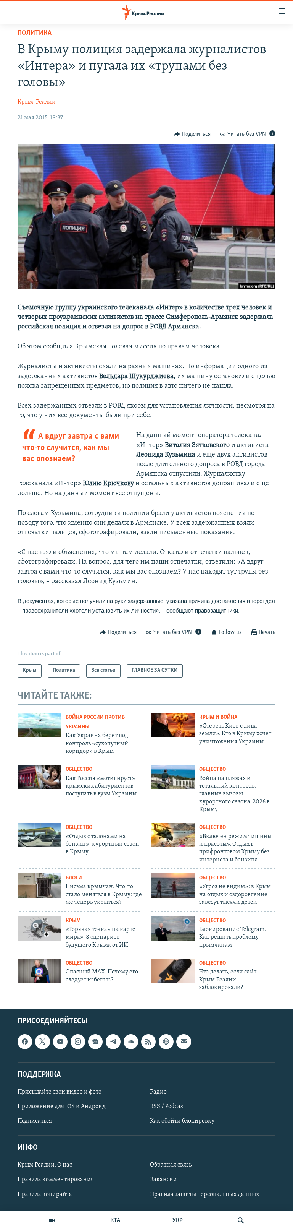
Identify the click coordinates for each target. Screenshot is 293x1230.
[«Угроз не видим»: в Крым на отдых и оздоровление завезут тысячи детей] (173, 885)
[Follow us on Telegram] (113, 1042)
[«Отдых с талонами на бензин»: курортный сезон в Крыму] (39, 835)
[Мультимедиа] (52, 1220)
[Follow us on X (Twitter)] (42, 1042)
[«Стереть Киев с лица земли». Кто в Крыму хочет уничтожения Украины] (173, 725)
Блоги (74, 878)
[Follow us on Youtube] (60, 1042)
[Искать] (240, 1220)
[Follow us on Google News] (95, 1042)
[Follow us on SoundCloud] (131, 1042)
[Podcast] (166, 1042)
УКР (177, 1220)
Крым (73, 921)
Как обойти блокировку (182, 1121)
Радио (158, 1092)
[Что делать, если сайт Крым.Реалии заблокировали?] (173, 971)
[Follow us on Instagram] (78, 1042)
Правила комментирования (56, 1180)
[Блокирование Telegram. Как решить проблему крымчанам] (173, 928)
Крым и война (218, 717)
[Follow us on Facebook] (25, 1042)
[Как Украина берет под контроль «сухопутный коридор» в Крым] (39, 725)
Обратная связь (171, 1165)
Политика (35, 33)
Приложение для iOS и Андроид (62, 1106)
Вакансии (163, 1180)
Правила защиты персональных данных (204, 1194)
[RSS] (148, 1042)
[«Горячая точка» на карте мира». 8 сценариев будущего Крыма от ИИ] (39, 928)
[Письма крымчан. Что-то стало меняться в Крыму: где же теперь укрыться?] (39, 885)
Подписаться (35, 1121)
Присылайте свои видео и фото (59, 1092)
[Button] (192, 134)
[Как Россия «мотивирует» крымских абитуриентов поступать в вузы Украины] (39, 777)
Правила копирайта (45, 1194)
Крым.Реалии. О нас (45, 1165)
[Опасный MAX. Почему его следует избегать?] (39, 971)
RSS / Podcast (167, 1106)
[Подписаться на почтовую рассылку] (183, 1042)
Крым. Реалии (37, 102)
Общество (79, 769)
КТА (115, 1220)
